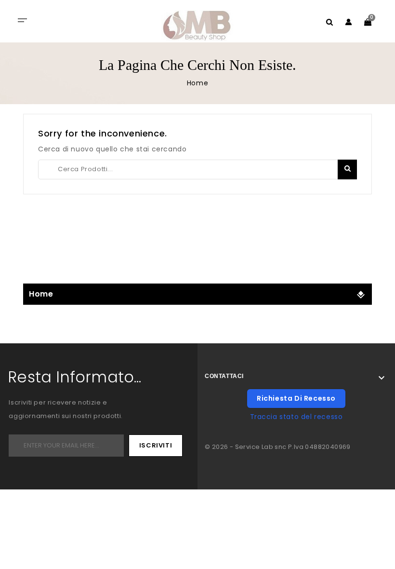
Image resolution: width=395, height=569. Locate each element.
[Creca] (347, 169)
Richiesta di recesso (296, 398)
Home (41, 293)
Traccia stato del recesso (296, 416)
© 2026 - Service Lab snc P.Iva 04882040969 (278, 446)
